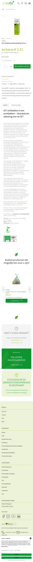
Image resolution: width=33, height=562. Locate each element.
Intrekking (4, 442)
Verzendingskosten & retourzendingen (12, 446)
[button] (29, 3)
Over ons (4, 411)
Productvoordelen (16, 105)
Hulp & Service (15, 340)
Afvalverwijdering (10, 9)
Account (22, 3)
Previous (3, 289)
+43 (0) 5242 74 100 (10, 532)
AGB (3, 436)
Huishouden (5, 470)
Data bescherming (6, 439)
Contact (4, 415)
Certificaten (5, 449)
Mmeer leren (15, 365)
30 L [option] (15, 60)
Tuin (3, 480)
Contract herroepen (7, 456)
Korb (3, 421)
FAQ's (14, 215)
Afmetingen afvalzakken (8, 452)
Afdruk (3, 432)
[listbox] (16, 60)
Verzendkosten (14, 52)
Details (5, 105)
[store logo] (10, 3)
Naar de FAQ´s (15, 343)
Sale (3, 494)
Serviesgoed (5, 477)
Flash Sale (4, 487)
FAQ (21, 205)
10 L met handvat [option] (6, 60)
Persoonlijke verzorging (8, 473)
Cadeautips (5, 490)
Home (4, 9)
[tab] (5, 105)
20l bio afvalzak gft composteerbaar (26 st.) (16, 292)
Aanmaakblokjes (6, 484)
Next (29, 289)
